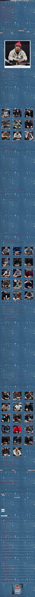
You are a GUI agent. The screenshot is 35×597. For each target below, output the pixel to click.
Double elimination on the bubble (7, 462)
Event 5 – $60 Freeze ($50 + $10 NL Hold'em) (6, 546)
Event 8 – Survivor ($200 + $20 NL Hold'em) (6, 555)
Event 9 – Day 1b (4, 560)
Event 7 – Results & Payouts (5, 553)
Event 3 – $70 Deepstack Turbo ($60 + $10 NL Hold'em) (8, 538)
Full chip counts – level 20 (5, 315)
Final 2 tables (3, 72)
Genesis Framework (14, 596)
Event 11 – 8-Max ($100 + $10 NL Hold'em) (6, 569)
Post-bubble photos (4, 379)
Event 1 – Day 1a (4, 522)
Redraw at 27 (3, 193)
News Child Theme (7, 596)
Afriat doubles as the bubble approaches (9, 482)
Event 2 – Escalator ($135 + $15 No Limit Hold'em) (7, 532)
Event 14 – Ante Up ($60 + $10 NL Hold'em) (6, 577)
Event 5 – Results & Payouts (5, 547)
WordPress (18, 596)
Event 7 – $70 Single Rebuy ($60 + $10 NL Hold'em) (7, 552)
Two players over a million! (6, 305)
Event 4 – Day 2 (4, 543)
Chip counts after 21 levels (6, 145)
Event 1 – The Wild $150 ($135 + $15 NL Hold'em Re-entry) (8, 521)
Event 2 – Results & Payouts (5, 536)
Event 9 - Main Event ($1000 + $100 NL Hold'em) (10, 74)
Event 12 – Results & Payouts (5, 573)
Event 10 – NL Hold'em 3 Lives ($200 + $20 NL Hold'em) (8, 566)
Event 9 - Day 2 (5, 142)
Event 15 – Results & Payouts (5, 581)
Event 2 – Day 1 (4, 533)
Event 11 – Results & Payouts (5, 570)
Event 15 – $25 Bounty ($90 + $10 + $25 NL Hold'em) (7, 580)
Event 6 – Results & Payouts (5, 550)
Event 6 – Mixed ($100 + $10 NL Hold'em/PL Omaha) (7, 549)
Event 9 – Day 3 (4, 563)
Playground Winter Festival (3, 0)
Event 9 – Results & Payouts (5, 564)
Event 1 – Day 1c (4, 525)
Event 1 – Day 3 (4, 529)
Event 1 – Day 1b (4, 523)
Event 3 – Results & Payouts (5, 539)
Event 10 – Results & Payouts (5, 567)
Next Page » (1, 506)
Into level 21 (2, 237)
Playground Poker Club (10, 595)
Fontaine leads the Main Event (7, 23)
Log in (21, 596)
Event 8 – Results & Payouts (5, 556)
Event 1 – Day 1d (4, 526)
